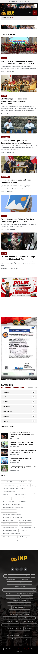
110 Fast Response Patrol (9, 485)
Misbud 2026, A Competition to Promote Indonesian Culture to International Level (17, 62)
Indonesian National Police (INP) (20, 649)
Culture (4, 215)
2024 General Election (8, 520)
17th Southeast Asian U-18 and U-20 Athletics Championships (18, 494)
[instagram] (25, 1)
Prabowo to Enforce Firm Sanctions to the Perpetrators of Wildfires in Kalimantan (22, 443)
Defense (6, 402)
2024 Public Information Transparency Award (14, 540)
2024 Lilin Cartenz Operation (10, 524)
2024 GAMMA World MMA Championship (12, 517)
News (8, 17)
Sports (5, 421)
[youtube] (28, 1)
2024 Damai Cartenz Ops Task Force (12, 514)
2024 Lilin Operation (25, 524)
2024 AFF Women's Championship (21, 498)
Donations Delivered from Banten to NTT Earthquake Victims (22, 459)
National (4, 58)
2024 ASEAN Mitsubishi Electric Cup (11, 504)
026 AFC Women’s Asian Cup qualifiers (16, 482)
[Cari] (30, 13)
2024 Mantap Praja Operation (10, 530)
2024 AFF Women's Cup (8, 501)
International (5, 137)
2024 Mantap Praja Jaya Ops (28, 527)
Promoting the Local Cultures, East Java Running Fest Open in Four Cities (17, 220)
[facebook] (20, 1)
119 (33, 485)
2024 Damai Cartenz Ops (9, 511)
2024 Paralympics (24, 536)
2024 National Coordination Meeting (11, 533)
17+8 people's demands (9, 491)
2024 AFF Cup (6, 498)
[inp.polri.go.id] (7, 12)
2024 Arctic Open (22, 501)
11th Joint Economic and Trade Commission (14, 488)
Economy (6, 406)
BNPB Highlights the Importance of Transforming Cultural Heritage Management (15, 101)
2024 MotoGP (24, 530)
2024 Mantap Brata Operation (10, 527)
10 (30, 482)
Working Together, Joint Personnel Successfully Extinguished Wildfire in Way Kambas (22, 434)
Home (3, 17)
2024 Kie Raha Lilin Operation (24, 520)
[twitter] (23, 1)
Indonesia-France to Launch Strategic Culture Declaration (16, 181)
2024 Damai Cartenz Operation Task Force (13, 507)
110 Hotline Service (23, 485)
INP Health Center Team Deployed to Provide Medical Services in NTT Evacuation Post (23, 451)
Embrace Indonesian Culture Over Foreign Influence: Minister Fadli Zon (18, 258)
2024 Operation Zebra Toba (9, 536)
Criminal (6, 392)
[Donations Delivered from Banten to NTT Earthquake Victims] (4, 460)
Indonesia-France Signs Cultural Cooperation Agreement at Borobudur (16, 142)
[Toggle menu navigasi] (35, 12)
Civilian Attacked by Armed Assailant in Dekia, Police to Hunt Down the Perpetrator (23, 467)
